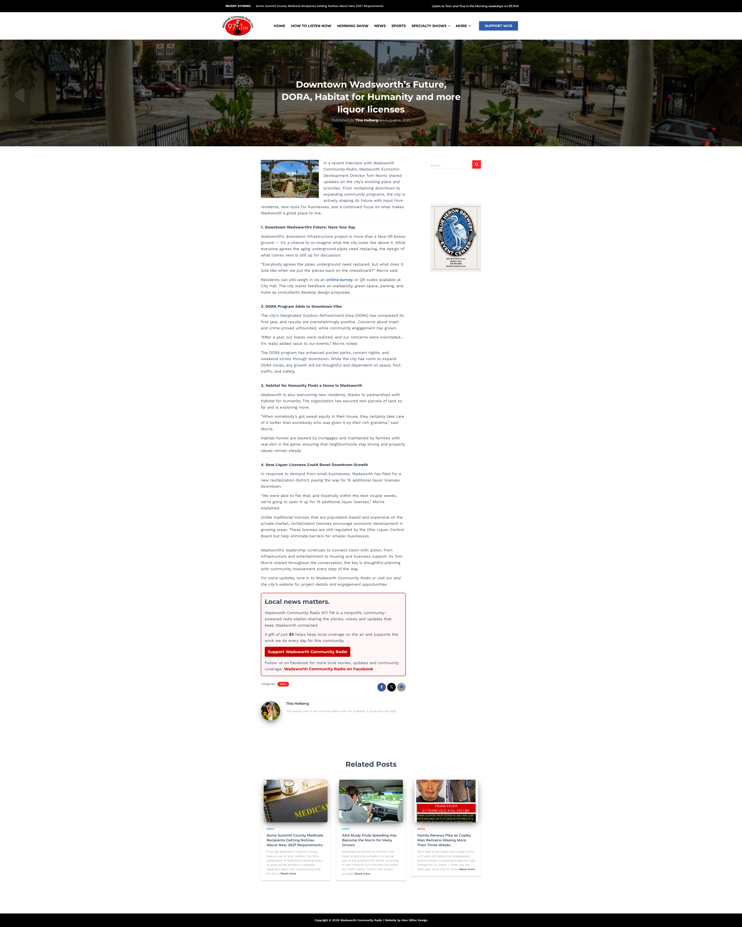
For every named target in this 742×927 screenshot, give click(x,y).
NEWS (380, 26)
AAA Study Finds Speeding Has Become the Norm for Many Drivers (303, 6)
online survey (339, 279)
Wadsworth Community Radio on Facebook (328, 669)
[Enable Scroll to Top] (734, 919)
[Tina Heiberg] (270, 710)
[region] (456, 238)
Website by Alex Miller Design (406, 920)
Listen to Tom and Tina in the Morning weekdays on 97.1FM (475, 6)
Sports (398, 26)
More (461, 26)
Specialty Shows (429, 26)
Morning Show (352, 26)
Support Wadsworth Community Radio (307, 651)
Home (279, 26)
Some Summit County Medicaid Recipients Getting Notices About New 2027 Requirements (295, 840)
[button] (418, 6)
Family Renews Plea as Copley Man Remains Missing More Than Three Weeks (444, 840)
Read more (288, 873)
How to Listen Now (311, 26)
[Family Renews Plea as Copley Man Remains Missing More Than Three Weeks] (446, 801)
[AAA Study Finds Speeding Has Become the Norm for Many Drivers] (371, 801)
